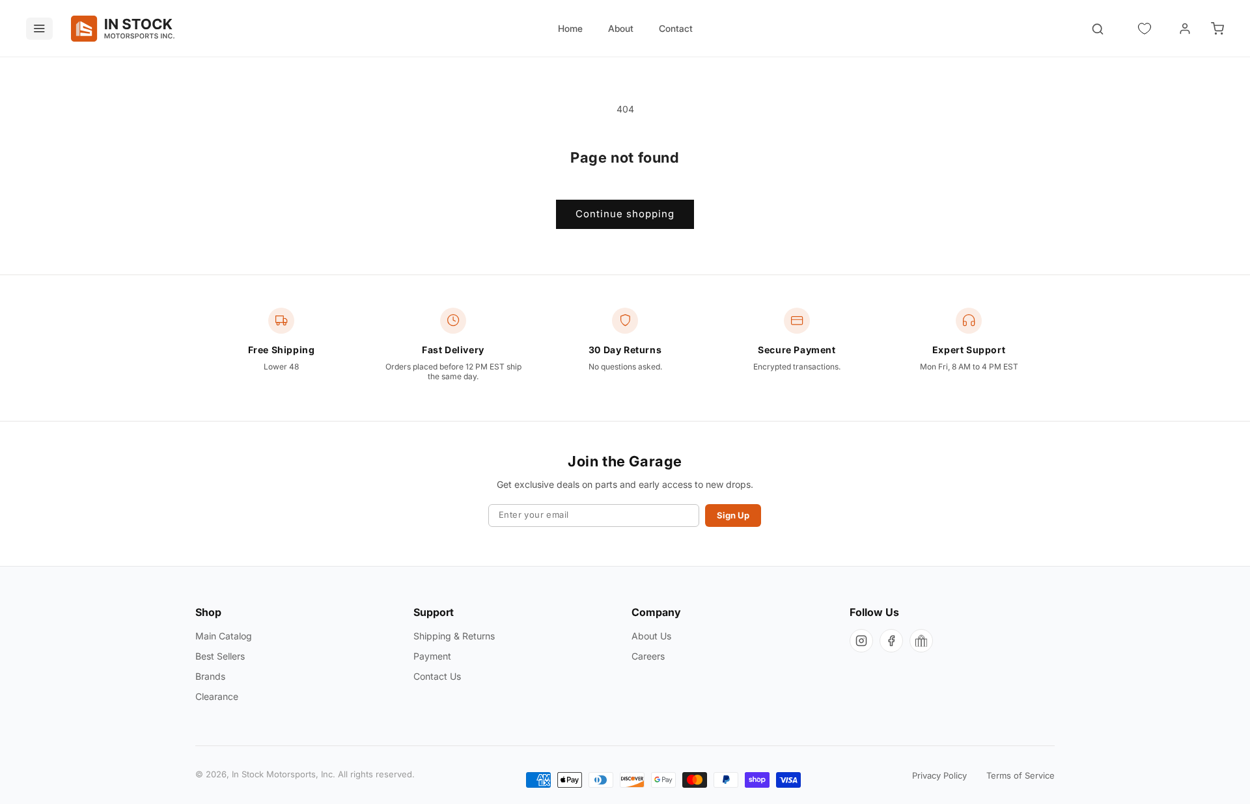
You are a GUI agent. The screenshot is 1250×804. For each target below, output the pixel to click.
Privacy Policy (939, 775)
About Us (651, 635)
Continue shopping (625, 214)
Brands (210, 676)
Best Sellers (220, 656)
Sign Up (733, 515)
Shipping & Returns (454, 635)
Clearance (216, 696)
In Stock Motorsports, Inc (282, 775)
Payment (432, 656)
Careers (648, 656)
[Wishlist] (1144, 28)
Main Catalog (223, 635)
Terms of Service (1020, 775)
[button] (1217, 28)
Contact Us (437, 676)
